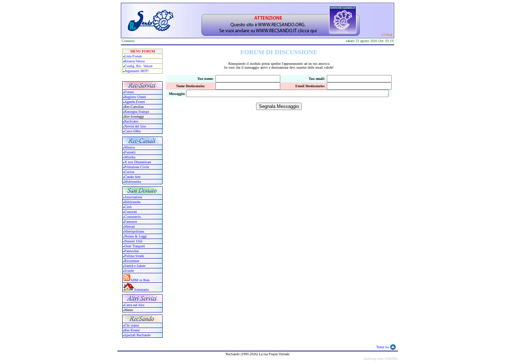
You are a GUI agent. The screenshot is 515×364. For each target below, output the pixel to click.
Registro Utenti (135, 97)
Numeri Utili (134, 241)
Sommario (141, 289)
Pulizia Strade (134, 256)
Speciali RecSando (137, 335)
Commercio (132, 217)
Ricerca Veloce (134, 61)
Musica (129, 147)
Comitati (130, 212)
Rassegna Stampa (136, 112)
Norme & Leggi (135, 236)
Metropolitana (134, 231)
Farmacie (130, 222)
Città (127, 207)
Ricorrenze (131, 261)
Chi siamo (131, 325)
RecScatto (131, 121)
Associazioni (133, 197)
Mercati (129, 226)
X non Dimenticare (137, 162)
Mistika (129, 157)
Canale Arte (132, 177)
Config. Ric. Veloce (138, 66)
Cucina (129, 172)
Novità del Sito (135, 126)
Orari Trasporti (134, 246)
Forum (129, 92)
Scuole (129, 271)
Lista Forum (133, 56)
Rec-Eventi (132, 330)
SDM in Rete (140, 280)
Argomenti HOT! (136, 71)
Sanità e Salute (134, 266)
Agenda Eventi (134, 102)
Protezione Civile (136, 167)
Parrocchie (131, 251)
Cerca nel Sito (134, 305)
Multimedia (132, 182)
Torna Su (382, 347)
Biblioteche (132, 202)
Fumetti (130, 152)
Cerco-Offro (132, 131)
